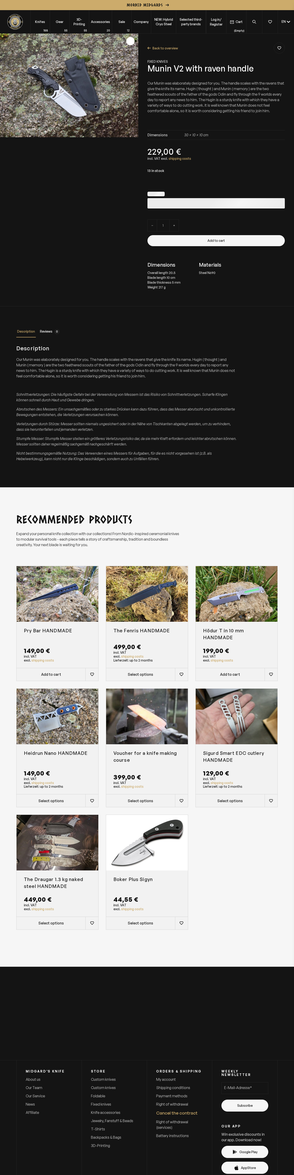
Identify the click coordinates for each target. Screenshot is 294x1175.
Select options (140, 674)
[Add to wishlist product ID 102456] (181, 923)
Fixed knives (157, 61)
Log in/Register (216, 21)
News (30, 1104)
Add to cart (216, 240)
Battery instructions (172, 1135)
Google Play (248, 1152)
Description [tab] (26, 331)
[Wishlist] (270, 21)
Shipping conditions (173, 1087)
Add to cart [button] (51, 674)
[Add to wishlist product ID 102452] (91, 923)
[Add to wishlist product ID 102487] (181, 800)
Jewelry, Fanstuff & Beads (112, 1120)
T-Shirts (98, 1129)
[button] (286, 21)
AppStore (248, 1168)
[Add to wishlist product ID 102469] (181, 674)
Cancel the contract (177, 1113)
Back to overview (165, 48)
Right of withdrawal (172, 1104)
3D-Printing (100, 1145)
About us (33, 1079)
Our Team (34, 1087)
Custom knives (103, 1079)
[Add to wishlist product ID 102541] (91, 800)
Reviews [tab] (49, 331)
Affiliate (32, 1112)
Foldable (98, 1096)
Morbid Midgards (145, 4)
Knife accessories (105, 1112)
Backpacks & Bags (106, 1137)
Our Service (35, 1096)
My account (166, 1079)
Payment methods (171, 1096)
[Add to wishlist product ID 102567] (279, 48)
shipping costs (180, 158)
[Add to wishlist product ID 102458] (271, 674)
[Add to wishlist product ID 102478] (91, 674)
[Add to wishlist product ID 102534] (271, 800)
